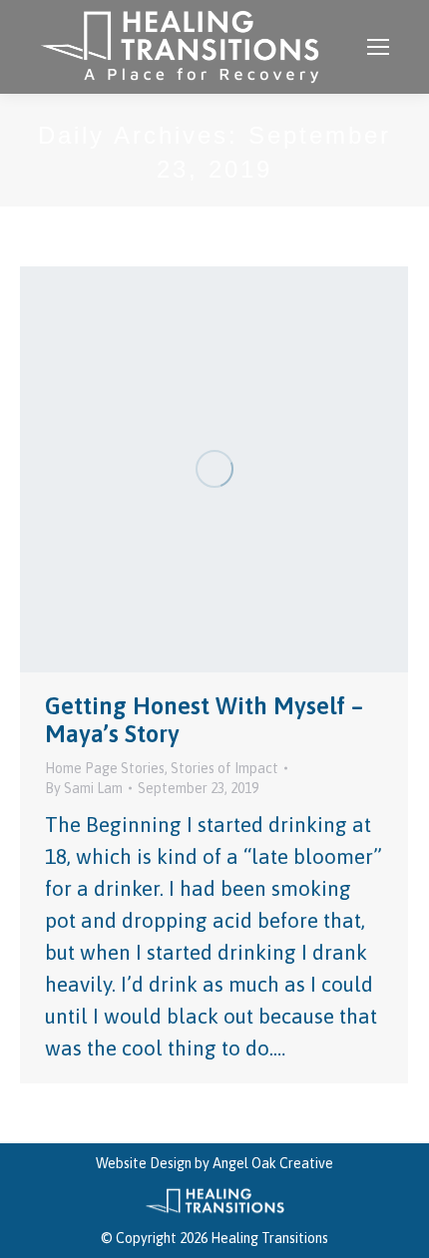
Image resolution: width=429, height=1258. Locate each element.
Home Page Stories (105, 768)
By (84, 788)
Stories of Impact (224, 768)
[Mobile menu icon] (378, 47)
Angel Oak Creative (273, 1163)
